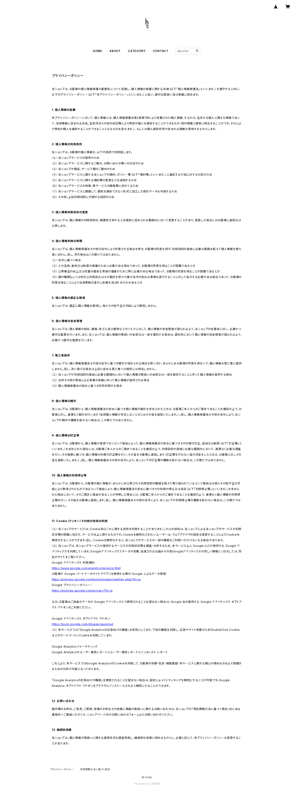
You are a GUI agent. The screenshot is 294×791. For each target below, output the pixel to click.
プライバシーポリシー (62, 769)
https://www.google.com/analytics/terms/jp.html (86, 568)
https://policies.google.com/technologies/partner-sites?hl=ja (96, 579)
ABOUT (115, 51)
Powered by (142, 783)
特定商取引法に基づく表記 (95, 769)
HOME (97, 51)
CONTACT (161, 51)
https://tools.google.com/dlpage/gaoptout (82, 624)
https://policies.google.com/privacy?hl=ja (82, 590)
